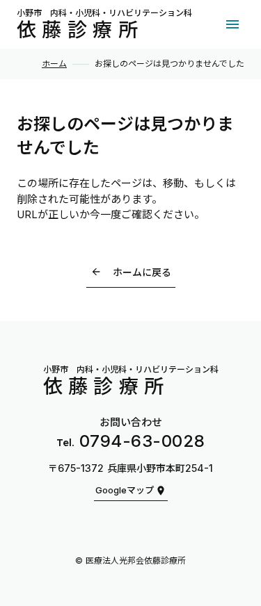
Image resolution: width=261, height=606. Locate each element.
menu (232, 24)
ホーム (54, 64)
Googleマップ (124, 490)
